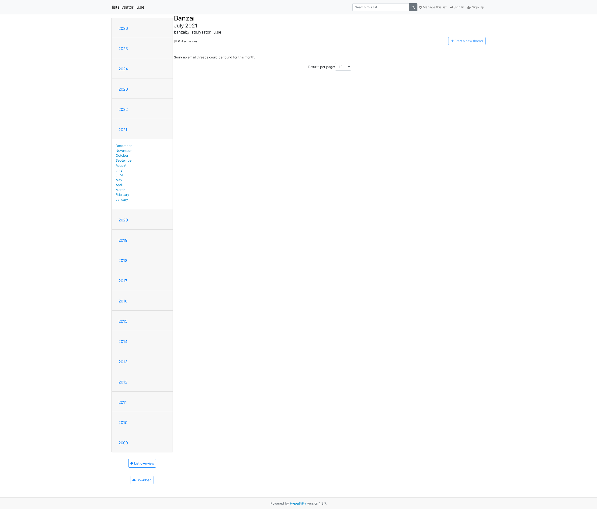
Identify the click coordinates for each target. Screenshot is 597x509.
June (119, 175)
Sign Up (477, 7)
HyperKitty (298, 503)
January (122, 199)
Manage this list (434, 7)
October (122, 155)
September (124, 160)
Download (143, 480)
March (120, 190)
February (122, 195)
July (119, 170)
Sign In (458, 7)
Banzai (184, 18)
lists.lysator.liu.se (128, 7)
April (119, 185)
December (124, 146)
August (121, 165)
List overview (143, 463)
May (119, 180)
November (124, 151)
